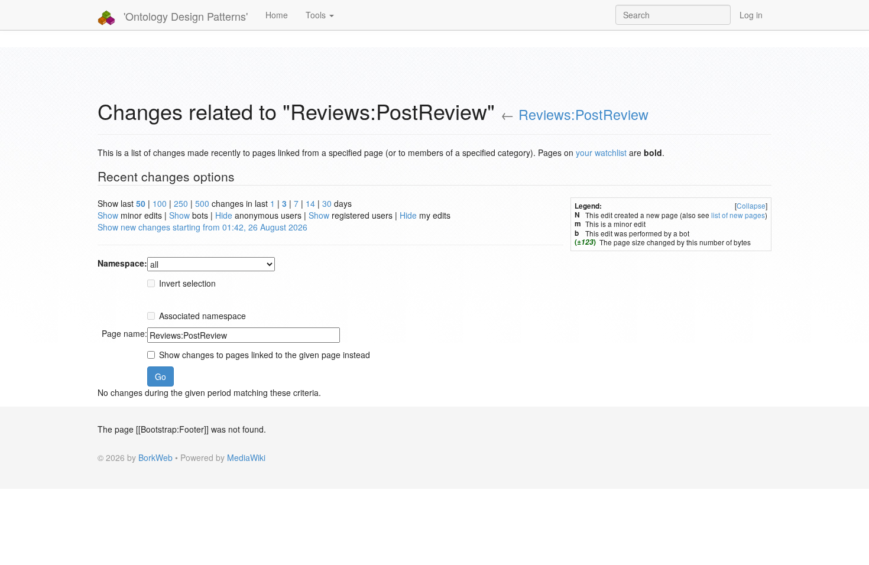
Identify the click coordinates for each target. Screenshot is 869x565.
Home (276, 15)
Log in (751, 15)
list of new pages (738, 215)
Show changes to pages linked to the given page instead (264, 355)
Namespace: (122, 263)
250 (181, 203)
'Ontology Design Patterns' (184, 16)
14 (310, 203)
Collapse (751, 205)
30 (327, 203)
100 (160, 203)
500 (202, 203)
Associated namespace (202, 316)
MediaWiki (246, 457)
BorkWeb (155, 457)
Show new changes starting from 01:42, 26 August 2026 (202, 227)
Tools (317, 15)
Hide (223, 215)
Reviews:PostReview (583, 114)
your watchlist (601, 152)
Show (108, 215)
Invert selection (187, 283)
